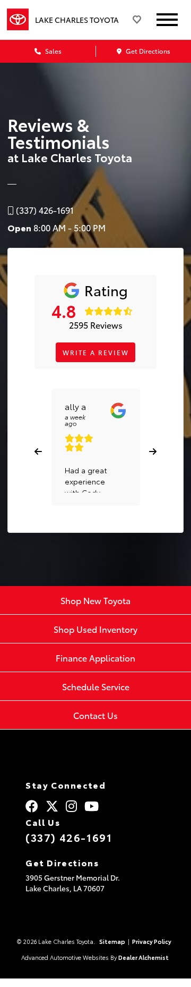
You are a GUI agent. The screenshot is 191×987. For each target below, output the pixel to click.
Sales (53, 50)
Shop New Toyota (95, 600)
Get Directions (147, 50)
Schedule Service (95, 686)
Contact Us (95, 715)
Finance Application (95, 657)
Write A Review (96, 352)
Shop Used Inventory (95, 629)
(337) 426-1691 (68, 837)
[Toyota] (18, 20)
